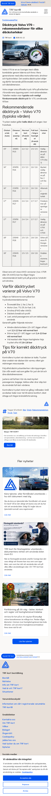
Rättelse (6, 681)
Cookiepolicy (27, 772)
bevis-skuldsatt (33, 2)
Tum (15, 413)
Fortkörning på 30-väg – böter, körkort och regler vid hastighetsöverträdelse (23, 610)
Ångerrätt (7, 733)
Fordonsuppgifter (10, 20)
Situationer (7, 691)
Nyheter (6, 747)
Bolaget (6, 730)
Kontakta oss (8, 719)
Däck (29, 410)
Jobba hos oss (9, 740)
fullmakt (24, 5)
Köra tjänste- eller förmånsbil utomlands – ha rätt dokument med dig (25, 495)
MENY (46, 13)
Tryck (9, 413)
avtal (30, 657)
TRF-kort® (15, 9)
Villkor (5, 726)
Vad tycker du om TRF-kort (15, 743)
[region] (25, 775)
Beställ (10, 445)
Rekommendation (40, 410)
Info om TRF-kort (10, 685)
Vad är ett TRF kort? (12, 688)
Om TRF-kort (8, 723)
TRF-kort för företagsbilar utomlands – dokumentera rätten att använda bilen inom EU (24, 551)
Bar (24, 410)
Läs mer (7, 515)
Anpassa (25, 784)
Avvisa (25, 791)
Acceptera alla (25, 778)
